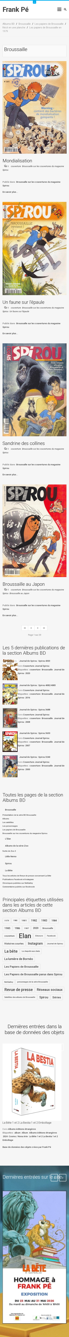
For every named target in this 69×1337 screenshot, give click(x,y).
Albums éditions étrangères (22, 1129)
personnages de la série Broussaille (32, 982)
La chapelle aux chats (31, 951)
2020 (27, 673)
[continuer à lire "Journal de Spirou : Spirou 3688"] (10, 718)
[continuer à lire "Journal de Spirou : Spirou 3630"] (10, 741)
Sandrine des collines (24, 443)
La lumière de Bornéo (18, 959)
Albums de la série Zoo (16, 846)
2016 (27, 697)
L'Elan (8, 839)
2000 (27, 769)
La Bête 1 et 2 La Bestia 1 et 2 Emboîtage (27, 1122)
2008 (27, 722)
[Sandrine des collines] (34, 389)
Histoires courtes (14, 943)
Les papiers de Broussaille (14, 830)
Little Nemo (10, 856)
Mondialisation (17, 160)
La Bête (9, 870)
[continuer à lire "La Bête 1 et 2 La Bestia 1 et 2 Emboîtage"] (32, 1082)
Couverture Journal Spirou (36, 666)
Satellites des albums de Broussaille (19, 997)
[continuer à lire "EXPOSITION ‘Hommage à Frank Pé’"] (34, 1257)
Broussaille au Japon (24, 584)
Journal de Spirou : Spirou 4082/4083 (37, 685)
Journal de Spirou (55, 943)
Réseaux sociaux (49, 990)
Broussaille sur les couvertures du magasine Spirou (25, 833)
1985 (7, 928)
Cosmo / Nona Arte (18, 1136)
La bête (11, 951)
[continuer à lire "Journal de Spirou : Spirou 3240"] (10, 766)
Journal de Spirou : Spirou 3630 (34, 733)
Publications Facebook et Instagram (18, 879)
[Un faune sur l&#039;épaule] (34, 248)
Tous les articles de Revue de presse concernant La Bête (27, 876)
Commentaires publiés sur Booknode (19, 887)
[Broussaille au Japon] (34, 530)
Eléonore (39, 936)
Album (25, 1132)
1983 (44, 920)
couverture (16, 166)
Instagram (35, 943)
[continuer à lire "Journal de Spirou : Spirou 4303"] (10, 669)
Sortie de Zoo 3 (9, 851)
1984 (54, 920)
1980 (15, 920)
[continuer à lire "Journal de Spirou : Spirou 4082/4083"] (10, 694)
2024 (5, 1136)
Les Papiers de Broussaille (21, 966)
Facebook (51, 936)
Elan (25, 936)
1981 (24, 920)
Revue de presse (18, 989)
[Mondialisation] (34, 107)
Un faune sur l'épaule (23, 302)
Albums (6, 819)
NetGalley (8, 982)
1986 (17, 928)
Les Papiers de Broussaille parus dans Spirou (33, 974)
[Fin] (44, 628)
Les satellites (8, 822)
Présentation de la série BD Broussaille (19, 815)
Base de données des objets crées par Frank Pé (27, 1147)
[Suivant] (37, 628)
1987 (26, 928)
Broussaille (47, 669)
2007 (27, 745)
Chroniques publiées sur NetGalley (18, 883)
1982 (34, 920)
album (17, 1132)
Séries (56, 997)
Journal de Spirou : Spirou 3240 (34, 757)
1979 (6, 920)
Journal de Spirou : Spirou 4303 (34, 661)
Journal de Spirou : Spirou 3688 (34, 709)
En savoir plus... (10, 192)
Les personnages (10, 826)
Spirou (8, 863)
